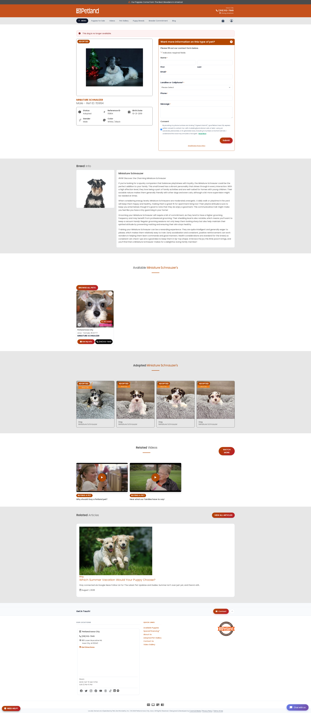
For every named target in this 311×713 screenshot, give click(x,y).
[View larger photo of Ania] (110, 293)
